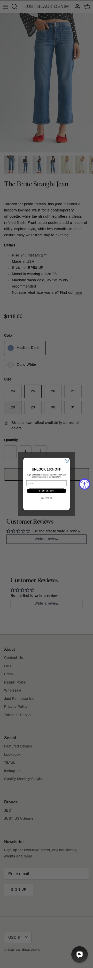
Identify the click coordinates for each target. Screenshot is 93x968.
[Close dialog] (67, 461)
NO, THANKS (46, 498)
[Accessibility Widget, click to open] (84, 484)
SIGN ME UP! (46, 491)
